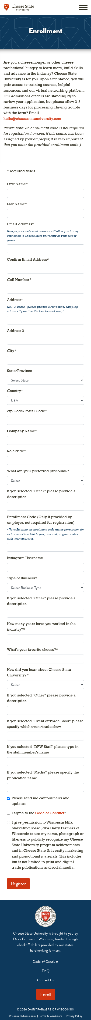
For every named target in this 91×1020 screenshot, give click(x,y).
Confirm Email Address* (28, 260)
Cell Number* (19, 280)
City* (11, 351)
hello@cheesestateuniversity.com (32, 119)
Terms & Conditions (50, 1015)
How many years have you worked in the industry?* (41, 627)
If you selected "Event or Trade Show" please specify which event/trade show (45, 724)
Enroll (45, 994)
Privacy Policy (74, 1015)
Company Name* (22, 431)
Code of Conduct (49, 813)
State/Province (19, 371)
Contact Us (45, 980)
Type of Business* (22, 578)
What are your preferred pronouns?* (38, 471)
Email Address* (20, 224)
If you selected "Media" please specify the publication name (43, 775)
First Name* (17, 184)
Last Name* (17, 204)
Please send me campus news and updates (41, 801)
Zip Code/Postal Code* (27, 411)
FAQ (45, 971)
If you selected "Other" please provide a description (41, 494)
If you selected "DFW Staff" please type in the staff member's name (42, 749)
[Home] (19, 8)
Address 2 (15, 331)
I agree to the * (39, 813)
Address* (15, 300)
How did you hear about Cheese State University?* (39, 672)
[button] (83, 7)
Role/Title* (16, 451)
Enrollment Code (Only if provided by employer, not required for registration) (40, 520)
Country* (15, 391)
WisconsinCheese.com (22, 1015)
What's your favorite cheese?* (32, 650)
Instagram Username (25, 558)
